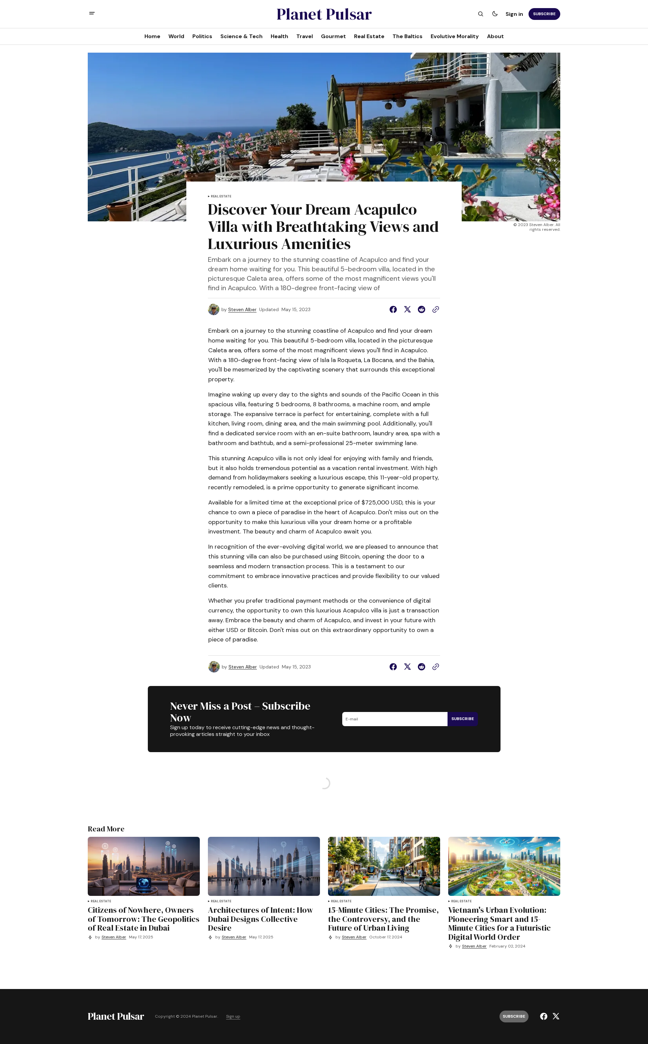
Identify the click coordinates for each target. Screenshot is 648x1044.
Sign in (514, 13)
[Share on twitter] (407, 309)
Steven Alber (242, 309)
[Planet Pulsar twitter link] (555, 1016)
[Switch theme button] (494, 13)
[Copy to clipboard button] (434, 309)
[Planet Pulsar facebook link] (544, 1016)
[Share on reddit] (421, 309)
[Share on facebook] (394, 309)
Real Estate (221, 196)
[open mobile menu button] (92, 14)
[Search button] (480, 13)
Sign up (233, 1016)
